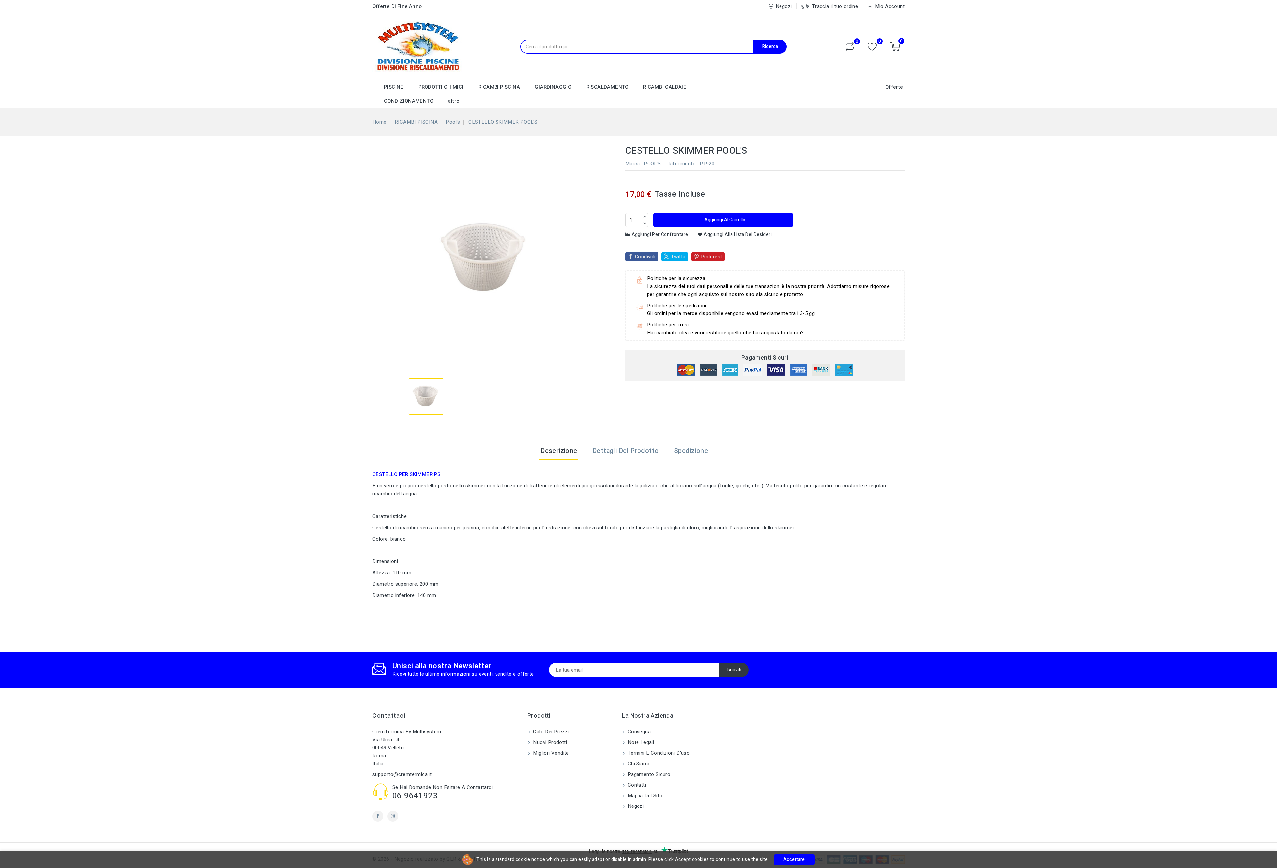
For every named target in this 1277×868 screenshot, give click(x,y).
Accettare (794, 859)
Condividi (645, 256)
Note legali (640, 742)
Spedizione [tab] (691, 451)
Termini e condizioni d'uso (658, 753)
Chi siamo (638, 763)
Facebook (377, 816)
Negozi (635, 806)
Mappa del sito (644, 795)
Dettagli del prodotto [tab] (625, 451)
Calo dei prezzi (550, 731)
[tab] (724, 451)
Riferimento (682, 163)
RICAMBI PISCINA (499, 87)
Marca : (633, 163)
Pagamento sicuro (648, 774)
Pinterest (711, 256)
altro (453, 101)
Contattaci (389, 715)
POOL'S (652, 163)
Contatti (636, 785)
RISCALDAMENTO (607, 87)
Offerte (894, 87)
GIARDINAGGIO (553, 87)
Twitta (678, 256)
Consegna (638, 731)
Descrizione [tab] (558, 451)
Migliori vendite (550, 753)
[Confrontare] (849, 46)
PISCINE (394, 87)
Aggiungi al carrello (724, 219)
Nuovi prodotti (549, 742)
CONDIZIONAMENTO (408, 101)
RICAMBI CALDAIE (664, 87)
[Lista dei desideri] (872, 46)
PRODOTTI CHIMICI (440, 87)
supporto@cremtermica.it (402, 774)
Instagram (392, 816)
